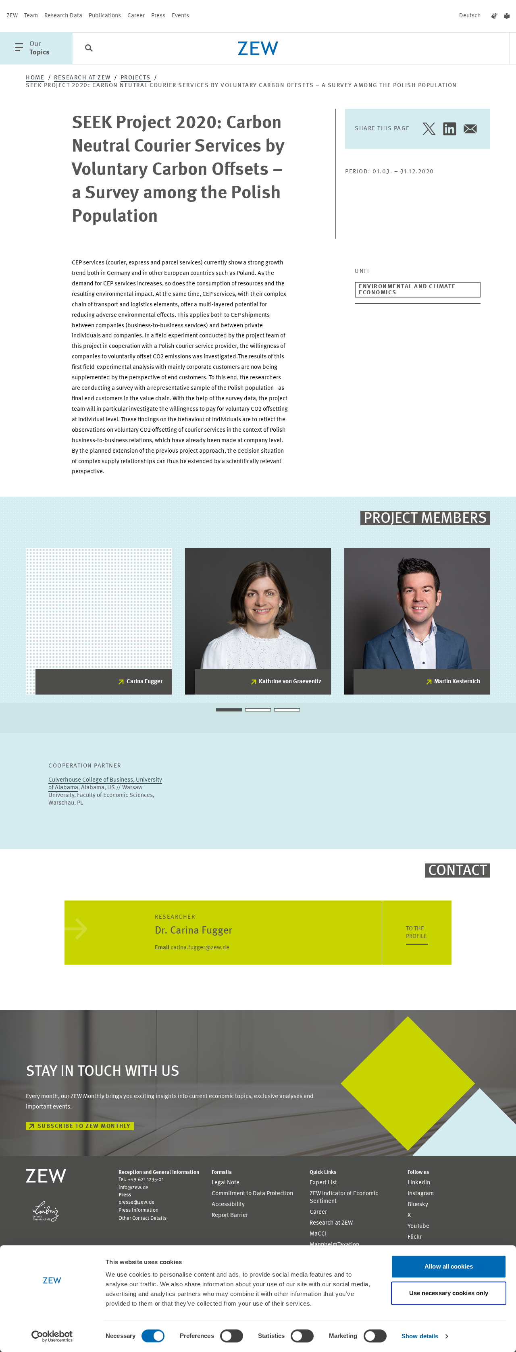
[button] (229, 709)
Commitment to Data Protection (252, 1194)
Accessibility (228, 1205)
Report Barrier (230, 1216)
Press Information (138, 1210)
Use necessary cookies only (449, 1293)
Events (180, 16)
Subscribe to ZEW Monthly (84, 1126)
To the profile (416, 933)
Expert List (323, 1183)
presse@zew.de (136, 1202)
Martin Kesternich (457, 682)
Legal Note (225, 1183)
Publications (105, 16)
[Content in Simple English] (507, 16)
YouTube (418, 1226)
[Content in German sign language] (494, 16)
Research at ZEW (82, 78)
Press (158, 16)
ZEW (12, 16)
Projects (136, 78)
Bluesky (418, 1205)
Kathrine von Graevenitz (290, 682)
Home (35, 78)
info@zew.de (133, 1187)
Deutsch (470, 16)
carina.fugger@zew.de (192, 948)
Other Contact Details (142, 1218)
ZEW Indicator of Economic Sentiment (344, 1197)
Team (31, 16)
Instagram (421, 1194)
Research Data (63, 16)
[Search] (89, 49)
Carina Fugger (144, 682)
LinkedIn (419, 1183)
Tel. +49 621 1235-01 (141, 1179)
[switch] (231, 1335)
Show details (420, 1336)
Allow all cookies (448, 1266)
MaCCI (318, 1234)
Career (136, 16)
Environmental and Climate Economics (407, 290)
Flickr (415, 1237)
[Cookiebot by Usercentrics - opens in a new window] (52, 1336)
